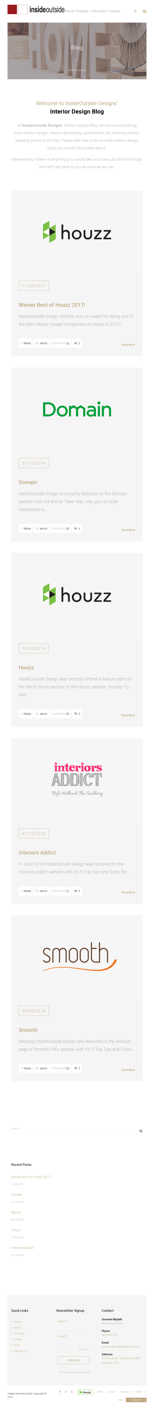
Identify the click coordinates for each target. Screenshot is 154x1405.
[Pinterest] (60, 1392)
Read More (128, 344)
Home (72, 70)
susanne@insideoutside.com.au (121, 1346)
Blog (17, 1345)
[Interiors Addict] (77, 779)
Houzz (26, 667)
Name (62, 1321)
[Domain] (77, 408)
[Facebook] (65, 1392)
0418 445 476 (110, 1334)
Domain (28, 482)
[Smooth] (77, 956)
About (17, 1327)
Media (27, 343)
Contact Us (20, 1350)
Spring (16, 1212)
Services (19, 1333)
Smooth (28, 1030)
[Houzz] (77, 594)
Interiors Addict (37, 853)
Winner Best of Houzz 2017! (52, 305)
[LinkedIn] (71, 1392)
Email (62, 1336)
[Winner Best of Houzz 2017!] (77, 231)
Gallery (18, 1339)
